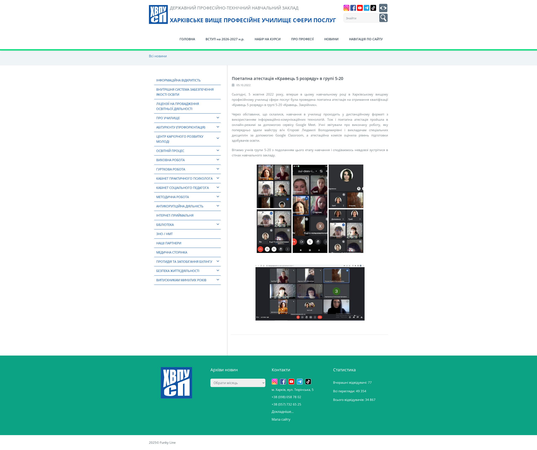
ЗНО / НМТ (164, 234)
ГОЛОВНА (187, 39)
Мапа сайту (281, 419)
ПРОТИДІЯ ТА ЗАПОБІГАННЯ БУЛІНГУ (184, 261)
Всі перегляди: (344, 391)
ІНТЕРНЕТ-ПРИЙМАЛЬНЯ (174, 215)
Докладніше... (283, 411)
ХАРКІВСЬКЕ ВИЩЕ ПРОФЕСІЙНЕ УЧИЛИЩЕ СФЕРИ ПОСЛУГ (253, 20)
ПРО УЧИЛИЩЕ (168, 118)
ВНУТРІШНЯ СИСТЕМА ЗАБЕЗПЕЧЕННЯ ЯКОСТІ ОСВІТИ (185, 92)
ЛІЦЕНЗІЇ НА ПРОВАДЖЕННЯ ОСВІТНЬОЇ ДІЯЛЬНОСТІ (177, 106)
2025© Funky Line (162, 442)
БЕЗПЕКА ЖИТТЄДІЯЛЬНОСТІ (177, 271)
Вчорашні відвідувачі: (350, 382)
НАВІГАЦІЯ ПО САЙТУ (366, 39)
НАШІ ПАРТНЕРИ (168, 243)
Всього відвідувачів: (349, 400)
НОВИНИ (331, 39)
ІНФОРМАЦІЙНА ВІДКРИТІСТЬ (178, 80)
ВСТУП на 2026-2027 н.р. (225, 39)
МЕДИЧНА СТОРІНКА (171, 252)
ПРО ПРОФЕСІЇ (302, 39)
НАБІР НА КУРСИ (268, 39)
